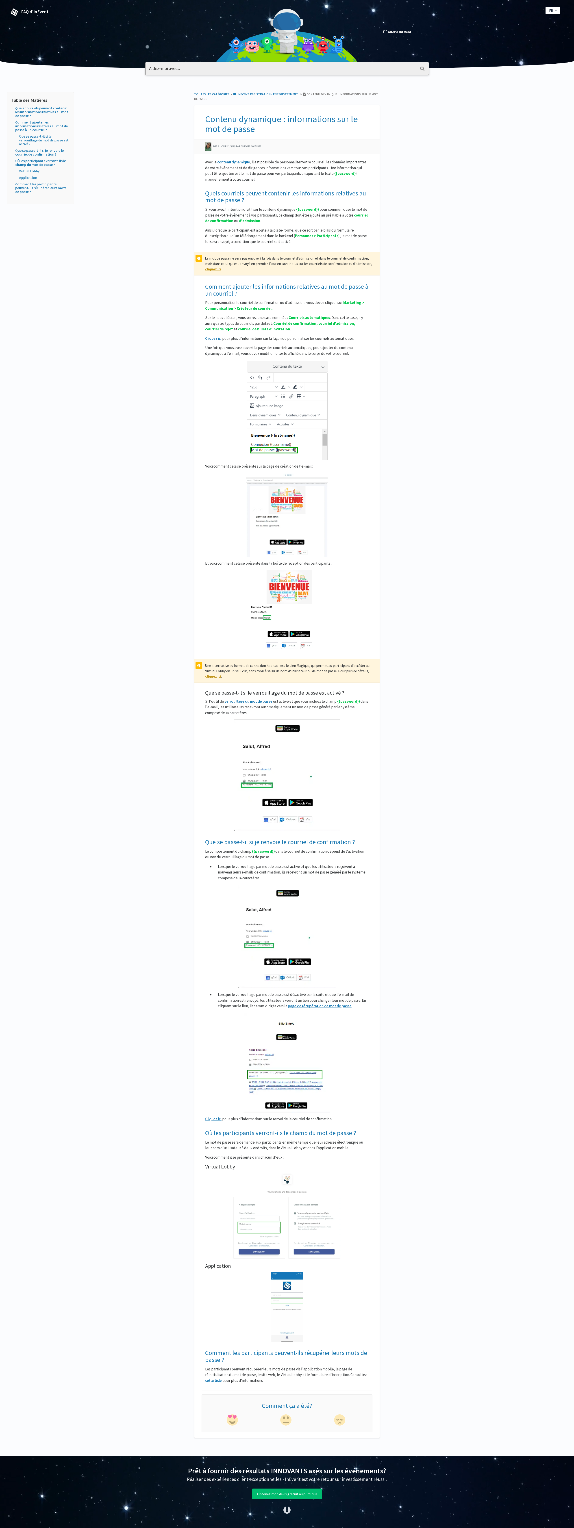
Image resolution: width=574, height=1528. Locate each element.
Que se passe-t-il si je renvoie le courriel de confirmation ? (39, 152)
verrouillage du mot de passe (248, 701)
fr (551, 10)
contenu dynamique (233, 162)
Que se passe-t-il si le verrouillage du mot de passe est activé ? (44, 140)
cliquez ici (213, 269)
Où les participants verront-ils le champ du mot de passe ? (40, 162)
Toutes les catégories (211, 94)
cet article (213, 1380)
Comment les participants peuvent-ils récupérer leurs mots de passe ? (40, 188)
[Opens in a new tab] (287, 1509)
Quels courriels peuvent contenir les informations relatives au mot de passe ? (41, 112)
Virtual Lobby (29, 171)
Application (28, 177)
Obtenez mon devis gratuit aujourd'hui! (287, 1494)
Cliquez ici (213, 338)
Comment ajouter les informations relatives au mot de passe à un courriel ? (41, 126)
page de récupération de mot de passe (320, 1005)
